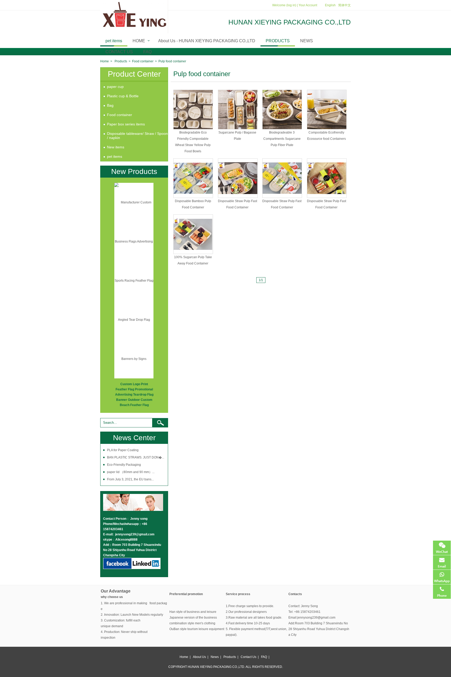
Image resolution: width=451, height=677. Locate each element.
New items (115, 147)
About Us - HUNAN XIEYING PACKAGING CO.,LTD (206, 41)
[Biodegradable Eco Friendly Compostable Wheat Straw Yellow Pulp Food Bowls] (193, 109)
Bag (110, 105)
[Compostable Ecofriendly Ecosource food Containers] (326, 109)
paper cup (115, 86)
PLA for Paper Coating (123, 450)
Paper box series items (126, 124)
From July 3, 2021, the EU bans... (130, 479)
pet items (113, 41)
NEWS (306, 41)
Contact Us (248, 657)
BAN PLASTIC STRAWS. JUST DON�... (135, 457)
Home (104, 61)
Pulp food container (172, 61)
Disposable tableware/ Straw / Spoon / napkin (137, 135)
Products (121, 61)
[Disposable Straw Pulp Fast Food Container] (237, 178)
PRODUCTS (278, 41)
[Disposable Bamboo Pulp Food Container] (193, 178)
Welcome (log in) (284, 5)
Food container (142, 61)
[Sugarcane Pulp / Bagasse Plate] (237, 109)
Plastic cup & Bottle (123, 96)
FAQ (147, 52)
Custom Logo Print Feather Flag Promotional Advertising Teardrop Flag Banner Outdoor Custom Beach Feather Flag (134, 394)
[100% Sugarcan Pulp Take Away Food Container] (193, 234)
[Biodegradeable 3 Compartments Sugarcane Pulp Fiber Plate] (282, 109)
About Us (199, 657)
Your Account (308, 5)
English (330, 5)
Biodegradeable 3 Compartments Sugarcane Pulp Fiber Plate (282, 139)
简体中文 (344, 5)
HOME (143, 42)
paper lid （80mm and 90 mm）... (131, 472)
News (215, 657)
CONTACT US (119, 52)
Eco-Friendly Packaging (124, 465)
